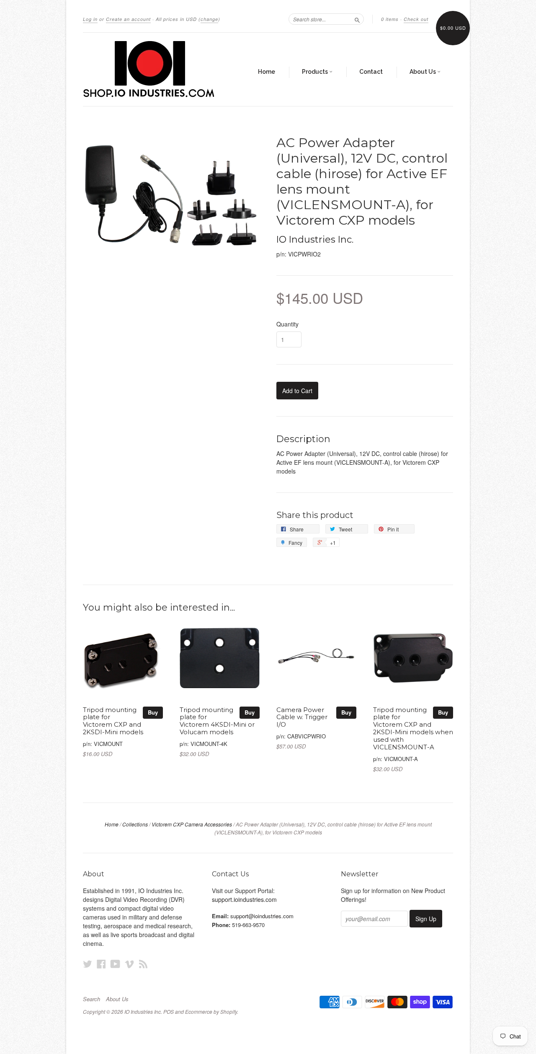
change (209, 19)
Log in (90, 19)
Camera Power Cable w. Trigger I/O (301, 717)
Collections (135, 824)
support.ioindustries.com (244, 899)
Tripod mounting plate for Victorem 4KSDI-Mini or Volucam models (217, 721)
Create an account (128, 19)
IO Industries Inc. (314, 239)
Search (91, 999)
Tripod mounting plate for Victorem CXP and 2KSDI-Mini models (113, 721)
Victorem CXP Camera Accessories (192, 824)
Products (315, 71)
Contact (371, 71)
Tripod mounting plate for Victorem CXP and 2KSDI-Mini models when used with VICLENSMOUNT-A (413, 728)
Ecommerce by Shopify (211, 1011)
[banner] (160, 69)
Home (266, 71)
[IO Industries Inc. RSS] (143, 964)
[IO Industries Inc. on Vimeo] (129, 964)
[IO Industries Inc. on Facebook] (101, 964)
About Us (423, 71)
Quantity (287, 323)
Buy (153, 712)
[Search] (357, 18)
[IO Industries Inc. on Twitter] (87, 964)
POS (168, 1011)
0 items (390, 19)
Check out (416, 19)
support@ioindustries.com (262, 916)
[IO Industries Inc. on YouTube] (115, 964)
